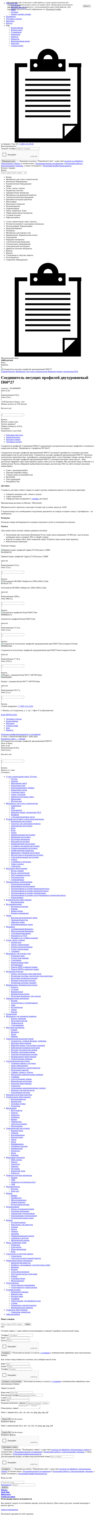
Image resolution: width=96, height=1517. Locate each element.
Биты (13, 828)
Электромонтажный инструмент (25, 857)
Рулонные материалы (20, 1211)
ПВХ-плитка (16, 1160)
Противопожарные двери (22, 924)
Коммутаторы (17, 911)
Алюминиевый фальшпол (22, 929)
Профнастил (16, 1198)
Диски (13, 833)
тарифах (35, 499)
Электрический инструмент (18, 1128)
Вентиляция (11, 1108)
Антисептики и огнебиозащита (24, 1003)
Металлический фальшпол (22, 931)
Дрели (13, 1139)
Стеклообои (16, 960)
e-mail (3, 1398)
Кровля (9, 1193)
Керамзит (15, 1032)
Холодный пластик (19, 1021)
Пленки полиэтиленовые (21, 947)
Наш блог (15, 43)
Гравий (14, 1030)
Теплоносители (17, 877)
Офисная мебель (13, 1314)
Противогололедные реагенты (19, 1095)
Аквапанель (16, 806)
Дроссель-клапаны (19, 1124)
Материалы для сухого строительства (22, 803)
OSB (13, 1184)
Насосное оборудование (21, 1083)
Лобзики (14, 1133)
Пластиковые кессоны (20, 1092)
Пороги (14, 1162)
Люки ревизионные (19, 1066)
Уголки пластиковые (20, 958)
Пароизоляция (17, 897)
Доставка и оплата (14, 19)
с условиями (45, 1353)
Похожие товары (13, 439)
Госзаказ (14, 12)
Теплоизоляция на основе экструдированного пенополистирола (38, 895)
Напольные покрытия (15, 1157)
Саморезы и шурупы (20, 1238)
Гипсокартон (16, 810)
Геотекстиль (16, 942)
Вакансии (15, 39)
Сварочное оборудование (17, 1310)
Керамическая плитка (20, 994)
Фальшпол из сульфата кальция (24, 938)
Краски (14, 1012)
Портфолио (11, 16)
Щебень (14, 1036)
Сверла (14, 859)
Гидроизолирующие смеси (22, 1218)
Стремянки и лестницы (21, 862)
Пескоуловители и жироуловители (25, 1068)
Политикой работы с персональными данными (64, 1452)
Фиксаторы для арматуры (22, 1225)
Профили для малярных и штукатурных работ (30, 1265)
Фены (13, 1153)
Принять (87, 6)
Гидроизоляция (12, 1207)
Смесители (15, 1086)
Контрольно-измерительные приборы (27, 1074)
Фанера (14, 1178)
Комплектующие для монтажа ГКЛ (26, 812)
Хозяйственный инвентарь (22, 850)
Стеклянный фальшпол (21, 933)
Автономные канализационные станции (28, 1088)
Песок (13, 1034)
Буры (13, 830)
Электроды (15, 866)
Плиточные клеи (18, 785)
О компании (16, 32)
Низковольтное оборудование (23, 1057)
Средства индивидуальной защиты (26, 1258)
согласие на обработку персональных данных (70, 1450)
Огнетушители (12, 1283)
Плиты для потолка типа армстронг (26, 974)
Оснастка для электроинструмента (25, 824)
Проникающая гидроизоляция (24, 1216)
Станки (14, 1303)
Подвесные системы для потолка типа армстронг (32, 976)
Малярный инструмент (21, 837)
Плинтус (14, 987)
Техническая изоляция (20, 884)
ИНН (3, 1400)
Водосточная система (20, 1204)
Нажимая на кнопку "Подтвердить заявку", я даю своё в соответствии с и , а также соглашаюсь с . (46, 1452)
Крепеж (9, 1220)
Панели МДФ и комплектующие (25, 969)
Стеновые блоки (18, 1278)
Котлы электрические (20, 873)
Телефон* (5, 1335)
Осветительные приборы (21, 1059)
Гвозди (14, 1229)
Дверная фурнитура (19, 920)
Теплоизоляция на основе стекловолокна (28, 893)
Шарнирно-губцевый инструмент (25, 853)
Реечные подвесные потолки (23, 980)
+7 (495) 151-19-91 (26, 144)
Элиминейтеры (17, 880)
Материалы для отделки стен (18, 953)
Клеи (13, 1251)
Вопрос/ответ (16, 30)
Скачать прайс (17, 46)
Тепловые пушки (18, 1104)
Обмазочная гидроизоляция (23, 1213)
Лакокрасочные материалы (17, 998)
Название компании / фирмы (13, 1403)
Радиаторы (15, 1106)
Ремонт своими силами (21, 14)
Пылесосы (15, 1151)
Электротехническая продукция (19, 1039)
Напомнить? (6, 1485)
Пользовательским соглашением (49, 163)
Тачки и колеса (17, 864)
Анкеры (14, 1227)
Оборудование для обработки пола (26, 1301)
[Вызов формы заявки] (48, 142)
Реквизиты (15, 34)
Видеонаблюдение (14, 904)
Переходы (15, 1115)
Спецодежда (16, 1256)
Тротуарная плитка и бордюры (24, 1274)
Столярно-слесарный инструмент (25, 846)
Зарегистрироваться (9, 1510)
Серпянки (15, 951)
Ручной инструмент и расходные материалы (25, 819)
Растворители (17, 1007)
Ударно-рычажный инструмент (24, 848)
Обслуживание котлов (20, 875)
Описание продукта (14, 435)
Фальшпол (10, 927)
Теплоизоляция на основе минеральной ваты (30, 889)
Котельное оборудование (16, 868)
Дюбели (14, 1231)
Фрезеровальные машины (22, 1308)
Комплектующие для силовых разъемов (28, 1045)
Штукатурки (16, 801)
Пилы (13, 1142)
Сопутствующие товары (21, 1079)
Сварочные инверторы (20, 1312)
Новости (14, 37)
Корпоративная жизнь (20, 41)
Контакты (10, 21)
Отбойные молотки (19, 1146)
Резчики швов (17, 1296)
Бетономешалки (18, 1135)
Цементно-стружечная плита (23, 1182)
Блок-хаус (15, 1191)
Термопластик (17, 1023)
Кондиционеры (17, 902)
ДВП (13, 1180)
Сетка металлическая (20, 1272)
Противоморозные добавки (22, 788)
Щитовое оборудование (21, 1043)
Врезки (14, 1119)
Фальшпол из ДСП (19, 936)
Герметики (15, 1245)
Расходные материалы (20, 839)
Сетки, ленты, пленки (15, 940)
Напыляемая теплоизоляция (23, 886)
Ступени (14, 989)
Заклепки (15, 1234)
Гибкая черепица (18, 1202)
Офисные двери (18, 922)
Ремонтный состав (19, 790)
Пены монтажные (18, 1249)
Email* (4, 1366)
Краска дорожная (18, 1018)
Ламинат (14, 1166)
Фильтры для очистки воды (22, 1090)
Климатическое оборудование (19, 900)
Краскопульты (17, 1131)
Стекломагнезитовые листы (23, 817)
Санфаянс (15, 1077)
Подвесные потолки (14, 971)
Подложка (15, 1169)
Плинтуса (15, 1173)
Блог (8, 728)
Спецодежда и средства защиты (19, 1254)
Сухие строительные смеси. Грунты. (21, 776)
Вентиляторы (16, 1126)
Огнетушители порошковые (23, 1285)
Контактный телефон (10, 1395)
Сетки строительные (20, 949)
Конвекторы (16, 1101)
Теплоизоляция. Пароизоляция (19, 882)
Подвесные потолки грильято (23, 983)
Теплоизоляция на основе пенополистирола (29, 891)
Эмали (14, 1010)
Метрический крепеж (20, 1240)
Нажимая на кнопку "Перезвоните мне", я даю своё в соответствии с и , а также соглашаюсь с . (42, 163)
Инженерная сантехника (21, 1081)
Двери (8, 915)
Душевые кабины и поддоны (23, 1063)
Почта (3, 1340)
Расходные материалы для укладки (26, 996)
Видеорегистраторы (19, 906)
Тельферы (15, 1299)
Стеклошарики (17, 1025)
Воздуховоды (16, 1110)
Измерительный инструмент (23, 835)
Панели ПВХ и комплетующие (24, 967)
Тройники (15, 1117)
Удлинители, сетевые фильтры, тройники (28, 1041)
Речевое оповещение (20, 913)
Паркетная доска (18, 1171)
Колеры (14, 1001)
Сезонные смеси (18, 792)
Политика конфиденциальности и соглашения (20, 734)
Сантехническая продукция (18, 1061)
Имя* (3, 1338)
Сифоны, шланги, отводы (22, 1072)
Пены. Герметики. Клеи (16, 1243)
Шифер (14, 1195)
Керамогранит (17, 992)
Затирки (14, 781)
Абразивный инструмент (21, 826)
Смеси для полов (18, 794)
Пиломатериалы (13, 1187)
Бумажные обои (18, 956)
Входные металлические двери (24, 918)
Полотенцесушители (20, 1070)
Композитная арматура (20, 1263)
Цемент (14, 1276)
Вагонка (14, 1189)
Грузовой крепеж (18, 1222)
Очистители (16, 1247)
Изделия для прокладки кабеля (24, 1050)
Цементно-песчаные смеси (22, 797)
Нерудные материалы (15, 1027)
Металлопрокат (17, 1281)
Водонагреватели (18, 1099)
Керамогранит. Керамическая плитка (21, 985)
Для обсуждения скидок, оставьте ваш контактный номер (25, 1456)
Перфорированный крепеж (22, 1236)
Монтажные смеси (19, 783)
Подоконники (17, 965)
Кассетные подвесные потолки (24, 978)
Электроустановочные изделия (24, 1054)
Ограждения (11, 1014)
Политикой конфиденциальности (57, 166)
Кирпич (14, 1269)
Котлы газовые (17, 871)
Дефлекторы (16, 1122)
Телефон (4, 1369)
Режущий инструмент (20, 841)
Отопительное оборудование (18, 1097)
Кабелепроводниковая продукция (25, 1048)
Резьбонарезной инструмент (23, 844)
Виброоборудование (19, 1292)
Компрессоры (17, 1294)
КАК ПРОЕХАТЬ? (9, 715)
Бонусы (9, 23)
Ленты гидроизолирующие (22, 1209)
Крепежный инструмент (21, 821)
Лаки (13, 1005)
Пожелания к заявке (9, 1408)
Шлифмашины (17, 1144)
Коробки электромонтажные (23, 1052)
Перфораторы (17, 1148)
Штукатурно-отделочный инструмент (27, 855)
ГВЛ (13, 808)
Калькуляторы (17, 28)
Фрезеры (14, 1155)
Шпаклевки (16, 799)
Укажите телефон (8, 149)
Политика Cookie (53, 9)
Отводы (14, 1113)
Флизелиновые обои (19, 962)
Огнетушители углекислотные (24, 1287)
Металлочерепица (18, 1200)
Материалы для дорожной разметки (21, 1016)
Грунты (14, 779)
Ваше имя (5, 1392)
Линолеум (15, 1164)
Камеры (14, 909)
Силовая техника (13, 1290)
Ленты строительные (20, 945)
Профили (15, 815)
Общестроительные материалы (19, 1260)
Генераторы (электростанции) (23, 1305)
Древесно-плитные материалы (19, 1175)
